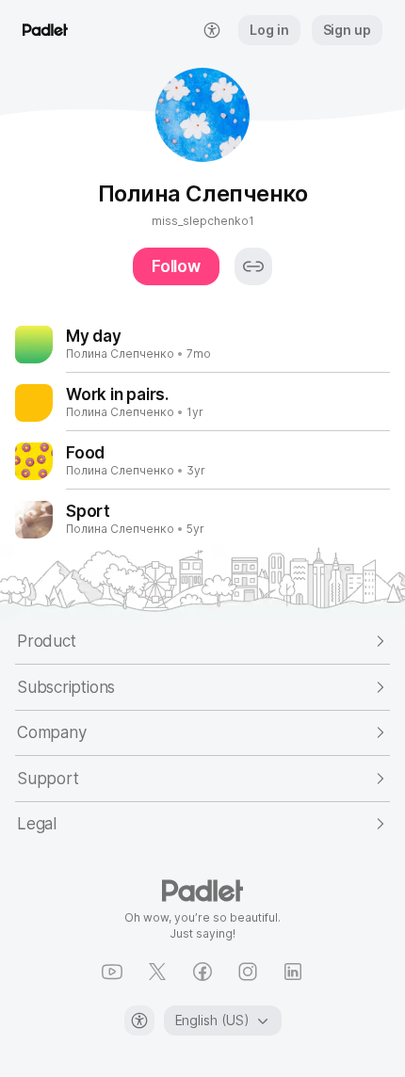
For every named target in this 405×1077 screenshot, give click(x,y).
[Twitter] (157, 971)
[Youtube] (112, 971)
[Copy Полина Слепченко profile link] (253, 266)
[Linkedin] (293, 971)
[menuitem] (212, 30)
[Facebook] (202, 971)
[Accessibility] (139, 1020)
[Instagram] (247, 971)
